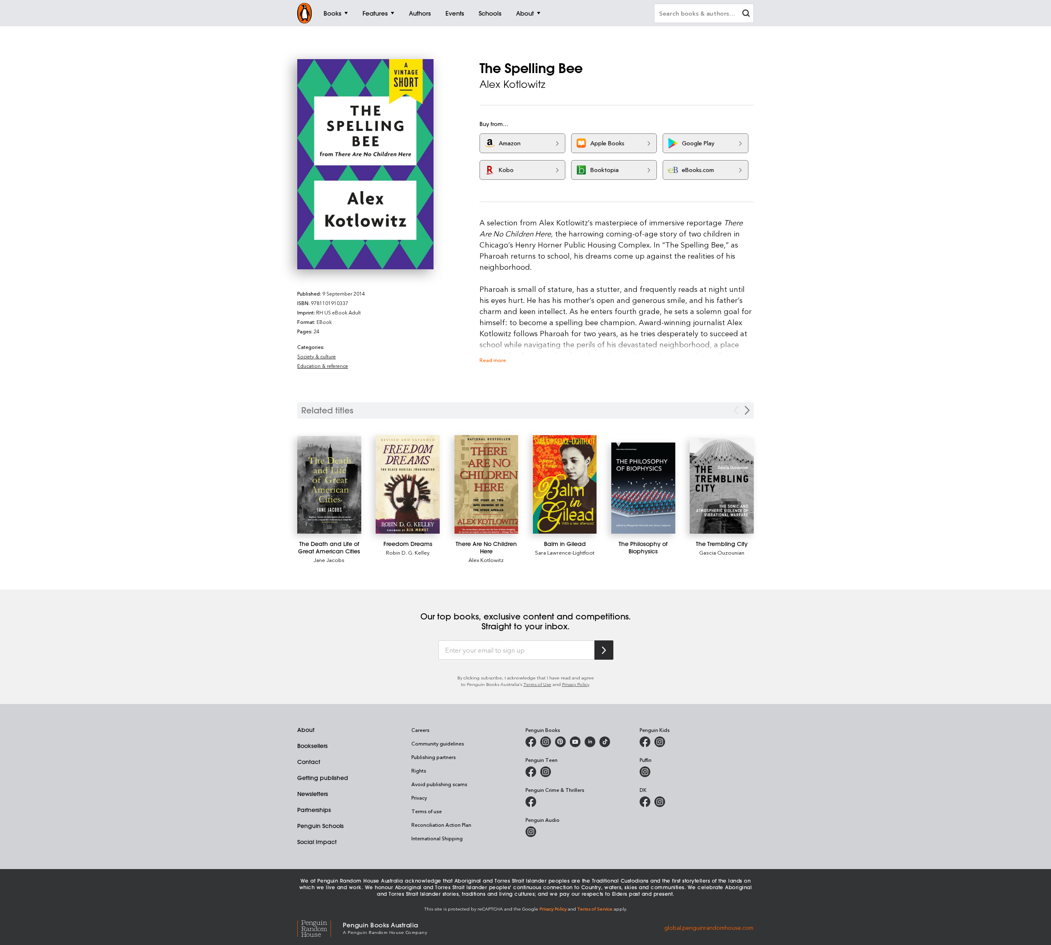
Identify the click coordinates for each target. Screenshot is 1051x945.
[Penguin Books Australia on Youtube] (575, 741)
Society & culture (316, 356)
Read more (493, 360)
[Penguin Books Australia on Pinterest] (560, 741)
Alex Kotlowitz (486, 560)
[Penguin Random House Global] (320, 927)
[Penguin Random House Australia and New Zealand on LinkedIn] (590, 741)
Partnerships (314, 810)
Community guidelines (437, 743)
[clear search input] (746, 14)
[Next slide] (747, 410)
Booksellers (312, 746)
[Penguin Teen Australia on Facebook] (531, 771)
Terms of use (426, 811)
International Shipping (437, 838)
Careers (420, 730)
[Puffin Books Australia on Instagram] (645, 771)
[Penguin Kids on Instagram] (659, 741)
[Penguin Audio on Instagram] (531, 831)
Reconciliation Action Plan (441, 824)
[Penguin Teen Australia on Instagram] (545, 771)
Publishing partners (433, 757)
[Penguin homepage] (304, 13)
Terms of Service (595, 908)
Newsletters (312, 794)
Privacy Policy (575, 684)
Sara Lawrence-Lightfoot (564, 552)
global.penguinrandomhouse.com (708, 927)
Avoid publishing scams (439, 784)
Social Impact (317, 842)
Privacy (419, 797)
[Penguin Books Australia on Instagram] (545, 741)
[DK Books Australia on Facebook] (645, 801)
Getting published (322, 778)
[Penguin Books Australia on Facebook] (531, 741)
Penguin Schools (320, 826)
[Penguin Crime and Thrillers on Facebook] (531, 801)
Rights (418, 770)
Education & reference (322, 365)
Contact (308, 762)
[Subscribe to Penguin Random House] (603, 650)
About (305, 730)
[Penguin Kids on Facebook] (645, 741)
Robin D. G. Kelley (407, 552)
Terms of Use (537, 684)
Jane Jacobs (329, 560)
